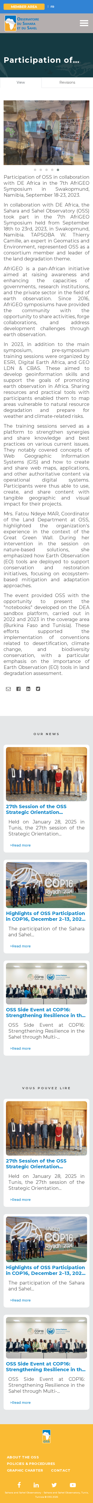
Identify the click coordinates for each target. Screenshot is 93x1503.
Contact (61, 1470)
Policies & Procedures (31, 1464)
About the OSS (23, 1457)
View (26, 84)
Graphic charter (25, 1470)
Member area (24, 7)
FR (52, 6)
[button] (35, 169)
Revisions (67, 82)
